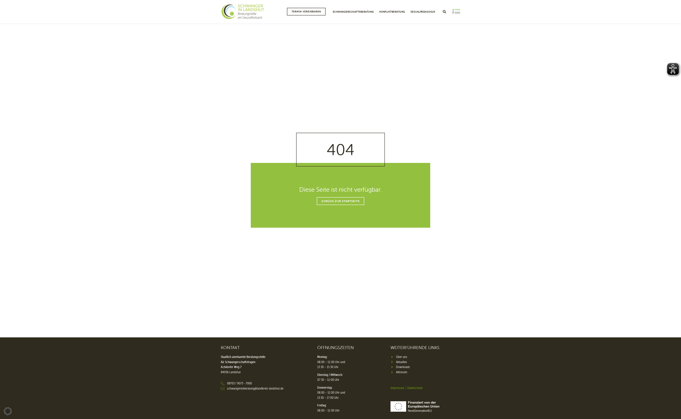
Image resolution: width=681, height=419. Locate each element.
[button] (444, 12)
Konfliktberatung (392, 11)
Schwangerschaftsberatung (353, 11)
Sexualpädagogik (423, 11)
